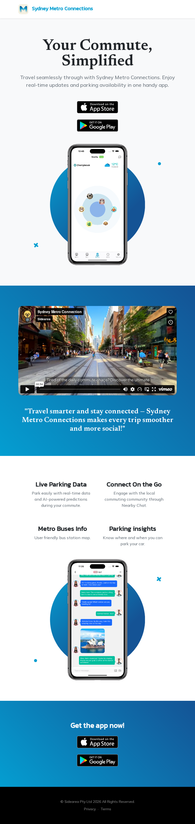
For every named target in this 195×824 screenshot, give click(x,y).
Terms (106, 809)
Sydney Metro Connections (62, 8)
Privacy (90, 809)
